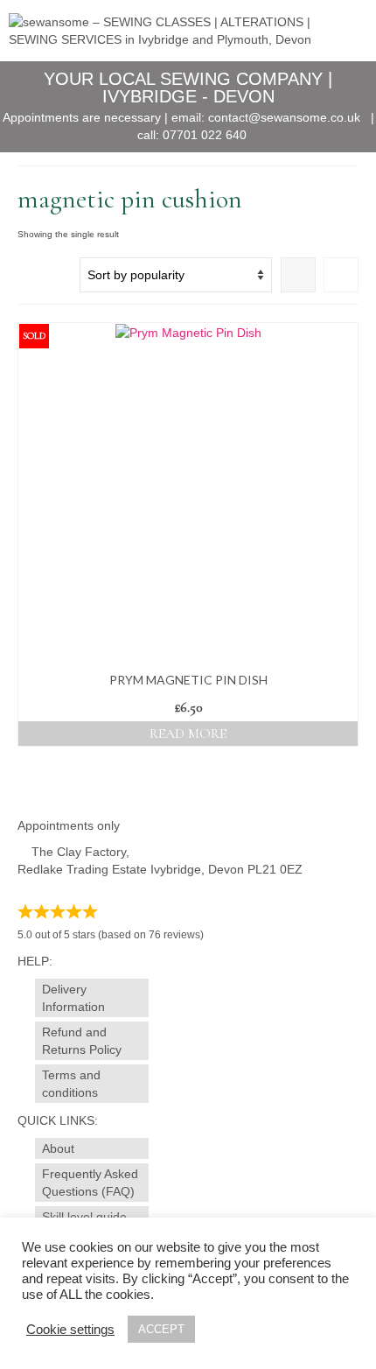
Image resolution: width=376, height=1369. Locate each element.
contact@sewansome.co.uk (284, 117)
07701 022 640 (205, 135)
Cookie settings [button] (70, 1330)
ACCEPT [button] (161, 1329)
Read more (188, 733)
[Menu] (345, 30)
